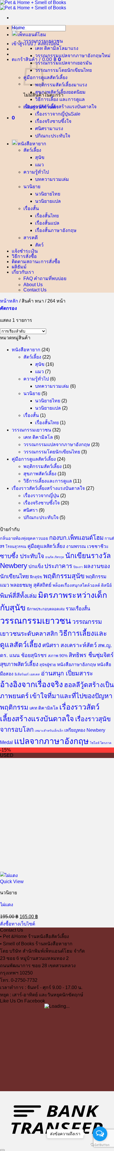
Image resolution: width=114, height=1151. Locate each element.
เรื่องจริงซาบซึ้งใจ (53, 121)
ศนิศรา (42, 128)
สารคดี (30, 237)
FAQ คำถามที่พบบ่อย (44, 278)
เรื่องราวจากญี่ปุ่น (53, 113)
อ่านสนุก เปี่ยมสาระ (67, 673)
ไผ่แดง (6, 904)
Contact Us (34, 289)
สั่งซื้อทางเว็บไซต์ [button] (17, 923)
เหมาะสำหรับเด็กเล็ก (49, 730)
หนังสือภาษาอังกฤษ (76, 664)
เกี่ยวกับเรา (23, 272)
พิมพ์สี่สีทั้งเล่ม (18, 595)
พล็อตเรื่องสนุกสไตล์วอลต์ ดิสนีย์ (82, 585)
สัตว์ (39, 244)
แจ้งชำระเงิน (25, 251)
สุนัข (39, 157)
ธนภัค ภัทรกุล (54, 557)
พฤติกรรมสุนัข (63, 576)
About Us (33, 284)
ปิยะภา (78, 567)
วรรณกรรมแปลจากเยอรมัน (63, 62)
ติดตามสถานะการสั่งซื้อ (36, 261)
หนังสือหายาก (32, 143)
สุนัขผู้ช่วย (47, 665)
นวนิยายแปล (48, 201)
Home (18, 27)
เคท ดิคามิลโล (50, 48)
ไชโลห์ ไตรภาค (100, 743)
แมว (39, 164)
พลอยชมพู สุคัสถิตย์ (30, 585)
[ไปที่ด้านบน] (2, 1150)
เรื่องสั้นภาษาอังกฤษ (56, 230)
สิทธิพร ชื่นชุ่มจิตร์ (91, 655)
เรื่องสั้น (31, 208)
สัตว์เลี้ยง (32, 150)
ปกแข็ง (35, 566)
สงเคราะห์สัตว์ (79, 645)
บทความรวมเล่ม (52, 179)
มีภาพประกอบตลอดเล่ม (46, 609)
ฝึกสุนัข (36, 577)
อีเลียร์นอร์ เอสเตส (27, 674)
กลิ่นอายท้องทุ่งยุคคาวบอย (24, 538)
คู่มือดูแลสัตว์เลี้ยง (46, 546)
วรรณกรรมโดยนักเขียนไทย (63, 70)
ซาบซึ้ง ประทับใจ (22, 556)
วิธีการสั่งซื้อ (24, 256)
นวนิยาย (31, 186)
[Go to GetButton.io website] (100, 1145)
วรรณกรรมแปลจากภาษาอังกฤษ (68, 55)
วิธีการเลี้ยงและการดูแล (47, 480)
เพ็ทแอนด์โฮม (32, 34)
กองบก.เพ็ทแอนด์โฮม (76, 538)
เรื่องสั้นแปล (47, 223)
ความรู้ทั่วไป (36, 172)
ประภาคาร (58, 566)
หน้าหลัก (9, 300)
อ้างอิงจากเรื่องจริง (31, 684)
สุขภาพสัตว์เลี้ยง (51, 92)
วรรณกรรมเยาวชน (43, 41)
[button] (35, 43)
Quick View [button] (12, 881)
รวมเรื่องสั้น (78, 609)
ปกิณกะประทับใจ (52, 135)
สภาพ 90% (58, 655)
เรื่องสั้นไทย (47, 215)
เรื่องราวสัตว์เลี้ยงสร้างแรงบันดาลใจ (59, 106)
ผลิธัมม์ (19, 267)
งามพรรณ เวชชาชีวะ (87, 546)
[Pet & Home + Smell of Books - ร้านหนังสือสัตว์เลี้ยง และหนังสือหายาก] (33, 5)
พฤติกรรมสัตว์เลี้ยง (54, 84)
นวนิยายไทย (47, 193)
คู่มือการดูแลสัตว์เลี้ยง (45, 77)
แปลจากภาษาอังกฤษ (51, 741)
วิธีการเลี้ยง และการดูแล (60, 99)
